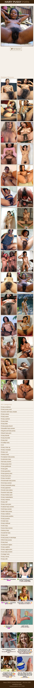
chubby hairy (5, 442)
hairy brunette (6, 438)
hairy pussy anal (7, 409)
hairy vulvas (5, 556)
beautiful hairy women (8, 428)
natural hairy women (8, 506)
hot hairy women (7, 483)
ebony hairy (5, 454)
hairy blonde (5, 435)
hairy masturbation (7, 497)
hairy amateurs (6, 407)
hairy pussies (6, 518)
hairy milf (4, 502)
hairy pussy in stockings (9, 537)
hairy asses (5, 416)
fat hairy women (6, 461)
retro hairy (5, 525)
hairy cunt (5, 452)
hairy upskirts (6, 547)
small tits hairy (6, 532)
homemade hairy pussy (9, 480)
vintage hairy (5, 554)
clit (3, 445)
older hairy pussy (7, 511)
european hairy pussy (8, 457)
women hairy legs (7, 492)
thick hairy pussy (7, 540)
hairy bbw (5, 423)
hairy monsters (6, 478)
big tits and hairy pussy (8, 430)
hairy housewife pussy (8, 485)
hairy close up (6, 447)
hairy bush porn (6, 476)
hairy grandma (6, 471)
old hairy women (7, 509)
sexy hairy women (7, 528)
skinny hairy (5, 530)
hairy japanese (6, 487)
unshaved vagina (7, 544)
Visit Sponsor (17, 49)
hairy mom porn (6, 504)
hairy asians (5, 414)
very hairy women (7, 551)
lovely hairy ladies (7, 490)
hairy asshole (6, 419)
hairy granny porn (7, 473)
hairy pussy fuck (6, 464)
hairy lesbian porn (7, 495)
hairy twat (5, 542)
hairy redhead (6, 523)
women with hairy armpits (9, 411)
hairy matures (6, 499)
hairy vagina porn (7, 549)
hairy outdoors (6, 514)
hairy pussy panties (7, 516)
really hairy (5, 521)
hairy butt (4, 440)
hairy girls (5, 468)
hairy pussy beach (7, 426)
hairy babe (5, 421)
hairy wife (5, 559)
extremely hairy (6, 459)
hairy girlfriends (6, 466)
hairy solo (5, 535)
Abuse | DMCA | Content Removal (12, 682)
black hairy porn (6, 433)
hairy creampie (6, 449)
